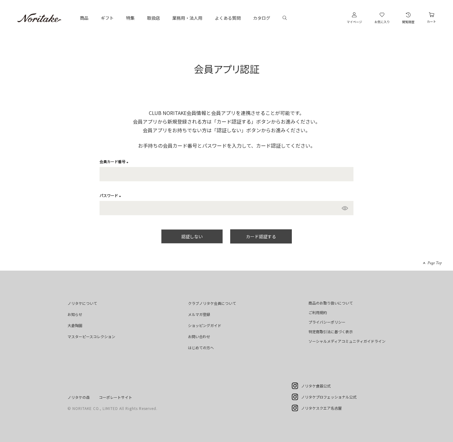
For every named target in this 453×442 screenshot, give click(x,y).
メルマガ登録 (199, 314)
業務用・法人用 (187, 18)
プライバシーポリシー (326, 322)
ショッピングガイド (204, 325)
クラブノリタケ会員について (212, 303)
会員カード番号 (115, 161)
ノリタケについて (82, 303)
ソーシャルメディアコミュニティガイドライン (347, 341)
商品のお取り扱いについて (330, 302)
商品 (84, 18)
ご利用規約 (317, 312)
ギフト (107, 18)
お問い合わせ (199, 336)
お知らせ (74, 314)
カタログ (261, 18)
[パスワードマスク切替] (346, 208)
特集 (130, 18)
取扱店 (153, 18)
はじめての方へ (201, 347)
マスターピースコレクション (91, 336)
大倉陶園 (74, 325)
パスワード (111, 195)
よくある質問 (228, 18)
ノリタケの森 (78, 397)
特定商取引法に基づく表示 (330, 331)
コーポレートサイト (115, 397)
